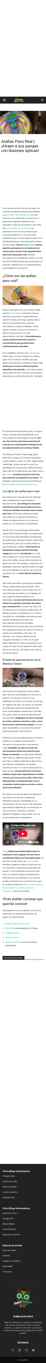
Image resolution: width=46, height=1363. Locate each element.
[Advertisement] (23, 24)
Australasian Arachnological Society (21, 484)
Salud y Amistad (9, 1186)
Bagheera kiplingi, (13, 942)
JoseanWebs (8, 1266)
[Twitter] (26, 1350)
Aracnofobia (31, 861)
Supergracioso (9, 1197)
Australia (32, 353)
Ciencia (10, 136)
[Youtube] (33, 1350)
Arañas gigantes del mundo (17, 923)
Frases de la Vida (10, 1181)
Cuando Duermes (10, 1192)
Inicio (3, 136)
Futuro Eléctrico (9, 1229)
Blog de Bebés (9, 1224)
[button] (4, 100)
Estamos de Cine (10, 1213)
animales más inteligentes (18, 215)
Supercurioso (29, 245)
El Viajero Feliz (9, 1176)
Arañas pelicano (12, 933)
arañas (9, 474)
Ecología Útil (8, 1218)
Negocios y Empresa (11, 1234)
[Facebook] (12, 1350)
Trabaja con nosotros (12, 1261)
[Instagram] (19, 1350)
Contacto (6, 1255)
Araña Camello (11, 937)
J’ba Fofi (9, 928)
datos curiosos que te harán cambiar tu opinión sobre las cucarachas (23, 887)
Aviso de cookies (9, 1250)
